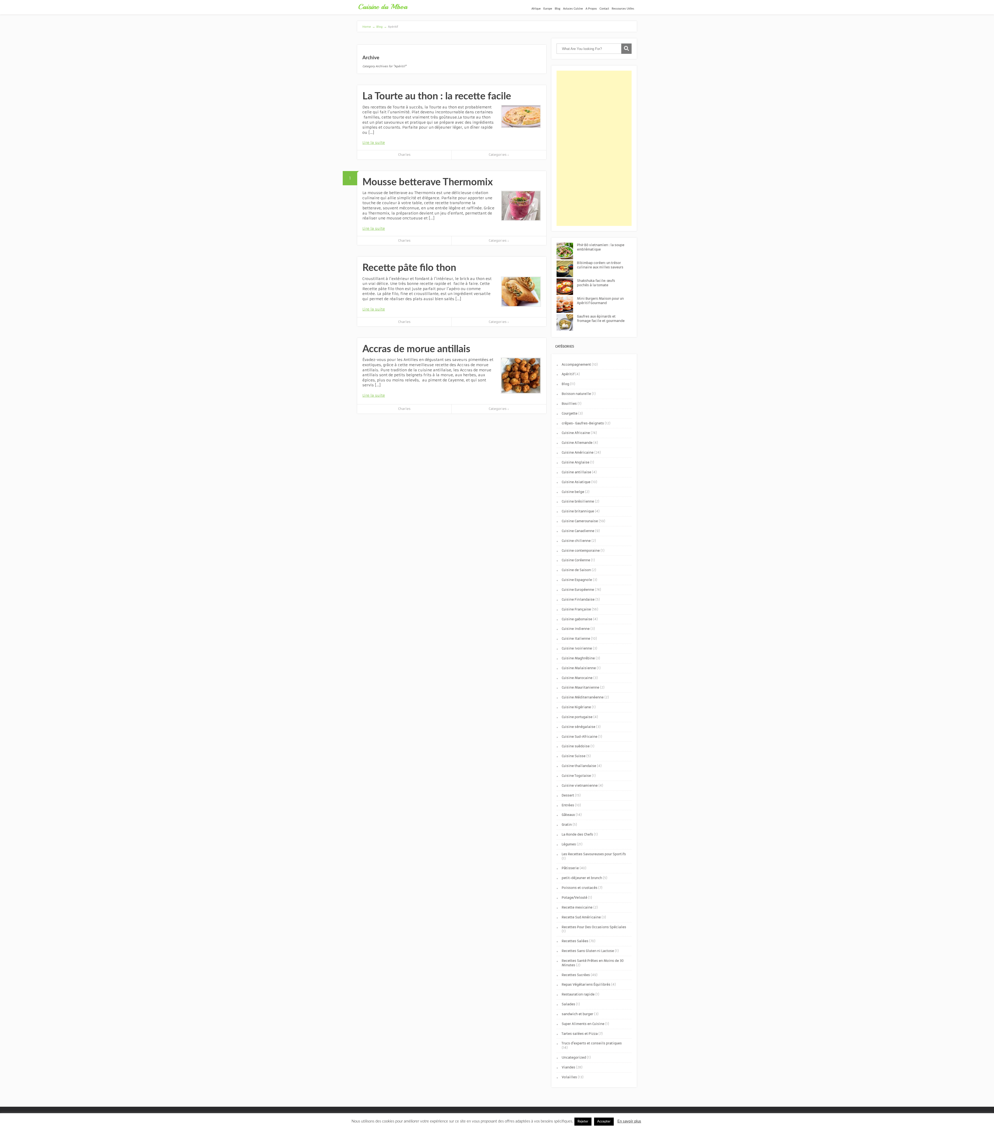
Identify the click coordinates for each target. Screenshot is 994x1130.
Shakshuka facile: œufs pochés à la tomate (596, 283)
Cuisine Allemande (577, 443)
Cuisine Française (576, 609)
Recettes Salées (575, 941)
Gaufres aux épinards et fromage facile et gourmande (601, 318)
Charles (404, 155)
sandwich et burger (577, 1014)
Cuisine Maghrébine (578, 658)
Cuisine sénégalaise (578, 727)
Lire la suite (373, 142)
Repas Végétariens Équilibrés (586, 984)
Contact (604, 8)
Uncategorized (574, 1057)
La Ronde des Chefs (577, 834)
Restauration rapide (578, 994)
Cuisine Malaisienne (579, 668)
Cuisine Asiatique (576, 482)
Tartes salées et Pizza (580, 1034)
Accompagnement (576, 364)
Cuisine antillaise (576, 472)
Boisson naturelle (576, 394)
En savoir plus (629, 1121)
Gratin (567, 824)
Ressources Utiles (623, 8)
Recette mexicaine (577, 907)
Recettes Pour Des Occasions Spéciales (594, 927)
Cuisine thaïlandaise (579, 766)
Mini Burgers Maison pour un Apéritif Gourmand (600, 301)
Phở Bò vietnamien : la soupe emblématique (600, 247)
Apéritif (568, 374)
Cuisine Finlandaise (578, 599)
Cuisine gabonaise (577, 619)
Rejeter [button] (583, 1121)
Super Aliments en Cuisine (583, 1024)
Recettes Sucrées (576, 975)
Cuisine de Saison (576, 570)
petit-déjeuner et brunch (582, 878)
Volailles (569, 1077)
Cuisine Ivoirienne (577, 648)
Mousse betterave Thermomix (427, 182)
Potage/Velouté (574, 897)
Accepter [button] (604, 1121)
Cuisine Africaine (576, 433)
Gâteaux (568, 815)
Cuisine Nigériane (576, 707)
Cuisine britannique (578, 511)
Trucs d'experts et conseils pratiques (592, 1043)
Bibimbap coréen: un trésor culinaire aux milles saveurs (600, 265)
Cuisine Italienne (576, 638)
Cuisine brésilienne (578, 501)
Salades (568, 1004)
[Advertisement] (594, 148)
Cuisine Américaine (578, 452)
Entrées (568, 805)
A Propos (591, 8)
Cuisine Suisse (574, 756)
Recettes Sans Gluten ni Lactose (588, 951)
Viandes (568, 1067)
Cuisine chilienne (576, 541)
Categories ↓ (499, 155)
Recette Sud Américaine (581, 917)
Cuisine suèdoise (576, 746)
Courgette (570, 413)
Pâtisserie (570, 868)
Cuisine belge (573, 492)
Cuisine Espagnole (577, 580)
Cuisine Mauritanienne (580, 687)
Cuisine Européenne (578, 590)
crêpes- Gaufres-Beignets (583, 423)
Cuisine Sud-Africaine (579, 736)
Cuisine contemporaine (581, 550)
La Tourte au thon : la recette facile (436, 96)
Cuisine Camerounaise (580, 521)
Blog (557, 8)
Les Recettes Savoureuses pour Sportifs (594, 854)
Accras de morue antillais (416, 349)
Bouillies (569, 403)
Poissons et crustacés (579, 888)
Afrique (536, 8)
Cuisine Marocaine (577, 678)
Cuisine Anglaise (575, 462)
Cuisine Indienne (576, 629)
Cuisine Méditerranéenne (583, 697)
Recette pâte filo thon (409, 268)
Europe (547, 8)
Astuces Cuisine (573, 8)
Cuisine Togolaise (576, 776)
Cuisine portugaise (577, 717)
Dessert (568, 795)
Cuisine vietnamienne (580, 785)
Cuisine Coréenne (576, 560)
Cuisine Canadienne (578, 531)
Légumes (569, 844)
